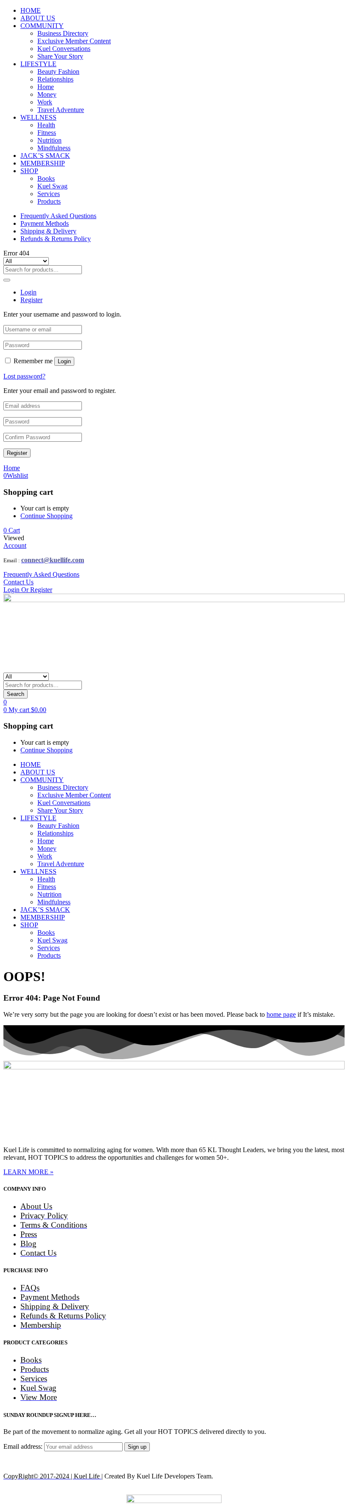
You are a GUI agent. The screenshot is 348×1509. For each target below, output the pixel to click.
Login (64, 361)
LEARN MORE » (28, 1171)
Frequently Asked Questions (58, 215)
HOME (30, 10)
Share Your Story (60, 56)
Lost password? (24, 376)
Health (46, 125)
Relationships (55, 79)
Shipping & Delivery (48, 231)
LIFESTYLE (38, 63)
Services (48, 193)
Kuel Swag (52, 186)
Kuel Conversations (63, 48)
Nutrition (49, 140)
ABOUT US (37, 18)
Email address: (23, 1446)
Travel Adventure (60, 109)
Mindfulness (53, 147)
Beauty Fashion (58, 71)
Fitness (46, 132)
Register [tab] (31, 299)
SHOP (29, 170)
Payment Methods (44, 223)
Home (45, 86)
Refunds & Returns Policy (55, 238)
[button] (11, 530)
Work (44, 102)
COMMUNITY (42, 25)
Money (46, 94)
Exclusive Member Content (74, 41)
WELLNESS (38, 117)
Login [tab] (28, 292)
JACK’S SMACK (45, 155)
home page (281, 1014)
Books (46, 178)
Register (17, 453)
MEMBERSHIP (42, 163)
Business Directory (62, 33)
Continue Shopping (46, 515)
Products (49, 201)
